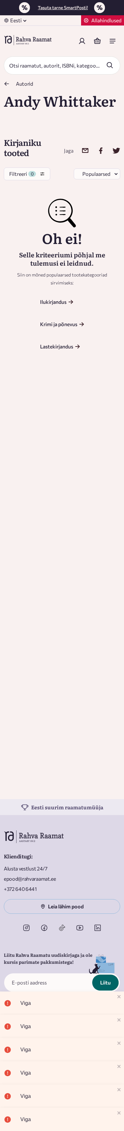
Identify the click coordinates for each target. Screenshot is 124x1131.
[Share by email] (81, 150)
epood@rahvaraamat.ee (30, 879)
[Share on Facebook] (97, 150)
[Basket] (97, 41)
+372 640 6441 (20, 889)
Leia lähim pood (66, 906)
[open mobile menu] (112, 41)
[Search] (110, 65)
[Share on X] (112, 150)
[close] (119, 997)
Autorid (24, 84)
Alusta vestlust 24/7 (25, 868)
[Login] (82, 41)
